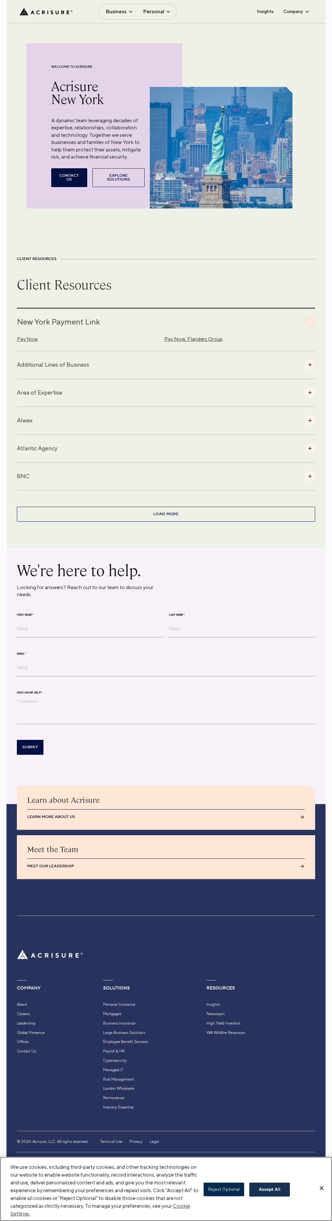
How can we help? (29, 692)
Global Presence (31, 1032)
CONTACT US (69, 177)
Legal (154, 1141)
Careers (23, 1014)
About (22, 1004)
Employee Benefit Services (125, 1041)
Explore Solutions (118, 177)
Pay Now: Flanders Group (193, 339)
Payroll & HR (114, 1051)
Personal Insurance (119, 1004)
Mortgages (112, 1014)
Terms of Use (111, 1141)
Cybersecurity (115, 1060)
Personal (153, 11)
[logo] (46, 12)
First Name (25, 614)
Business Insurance (119, 1023)
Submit (30, 747)
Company (293, 11)
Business (116, 11)
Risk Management (118, 1079)
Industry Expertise (118, 1107)
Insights (265, 11)
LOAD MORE (166, 514)
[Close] (321, 1188)
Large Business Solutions (124, 1032)
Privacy (136, 1141)
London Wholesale (118, 1088)
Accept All (269, 1189)
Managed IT (113, 1070)
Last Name (176, 614)
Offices (23, 1041)
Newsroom (216, 1014)
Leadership (26, 1023)
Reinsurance (113, 1098)
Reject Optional (224, 1189)
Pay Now (27, 339)
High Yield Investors (223, 1023)
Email (21, 653)
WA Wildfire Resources (226, 1032)
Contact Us (26, 1051)
